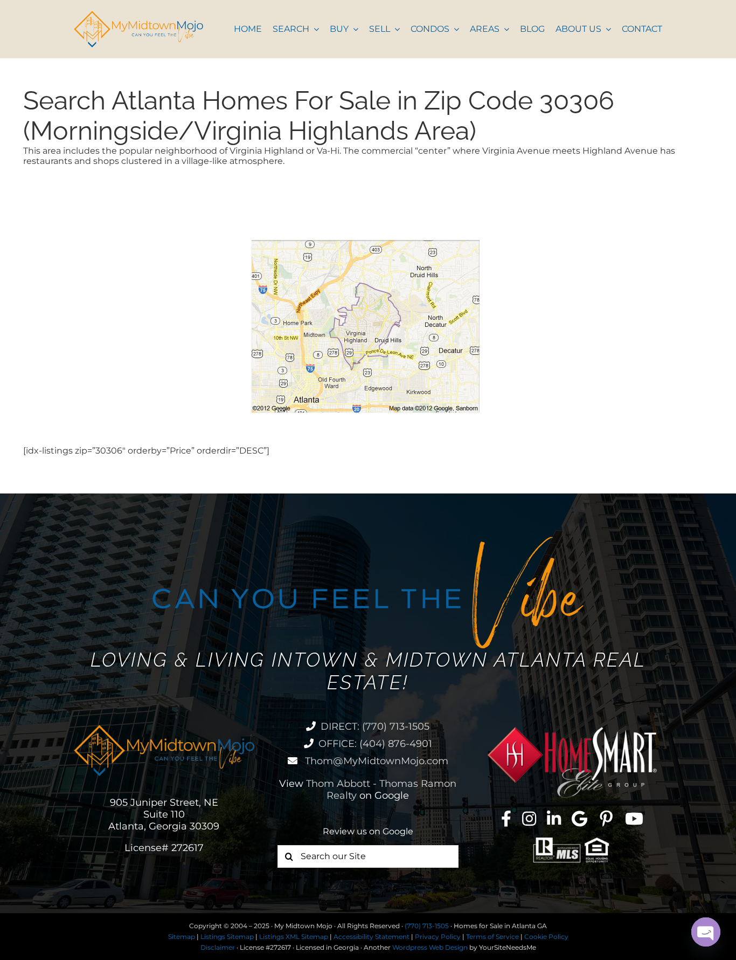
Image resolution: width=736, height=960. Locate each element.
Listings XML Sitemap (293, 936)
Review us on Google (368, 831)
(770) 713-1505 (427, 926)
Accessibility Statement (371, 936)
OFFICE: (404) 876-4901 (375, 744)
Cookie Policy (546, 936)
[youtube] (634, 819)
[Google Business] (579, 819)
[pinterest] (606, 819)
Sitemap (181, 936)
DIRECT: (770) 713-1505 (375, 726)
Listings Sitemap (227, 936)
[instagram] (529, 819)
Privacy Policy (438, 936)
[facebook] (506, 819)
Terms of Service (492, 936)
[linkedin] (554, 819)
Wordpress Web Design (430, 947)
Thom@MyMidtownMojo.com (375, 761)
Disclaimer (217, 947)
